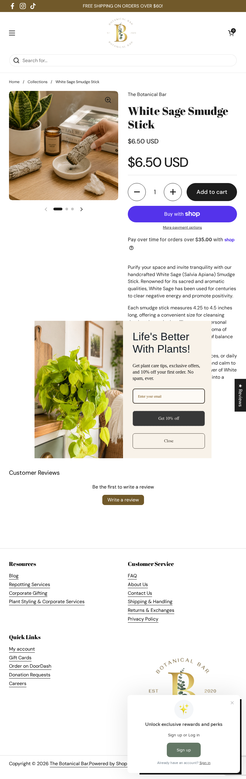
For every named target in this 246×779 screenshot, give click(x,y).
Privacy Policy (143, 619)
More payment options (182, 227)
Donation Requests (29, 675)
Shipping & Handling (150, 601)
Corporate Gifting (28, 593)
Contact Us (140, 593)
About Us (138, 584)
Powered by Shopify (111, 763)
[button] (231, 33)
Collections (37, 81)
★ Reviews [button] (240, 395)
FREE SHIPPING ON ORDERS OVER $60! (123, 6)
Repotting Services (29, 584)
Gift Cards (20, 657)
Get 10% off (168, 418)
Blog (14, 576)
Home (14, 81)
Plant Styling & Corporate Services (47, 601)
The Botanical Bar (69, 763)
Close (168, 441)
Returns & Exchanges (151, 610)
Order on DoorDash (30, 666)
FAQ (132, 576)
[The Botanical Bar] (121, 33)
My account (22, 649)
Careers (17, 683)
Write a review (123, 500)
